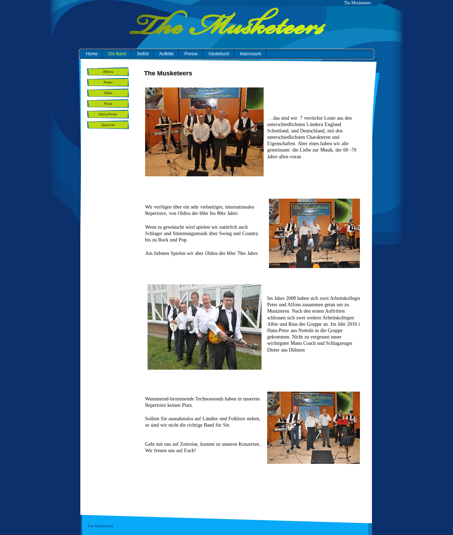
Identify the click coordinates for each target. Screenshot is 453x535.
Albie (108, 93)
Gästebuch (218, 53)
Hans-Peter (108, 114)
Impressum (250, 53)
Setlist (143, 53)
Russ (108, 104)
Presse (191, 53)
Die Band (117, 53)
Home (92, 53)
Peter (108, 82)
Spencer (108, 125)
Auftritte (166, 53)
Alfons (108, 72)
